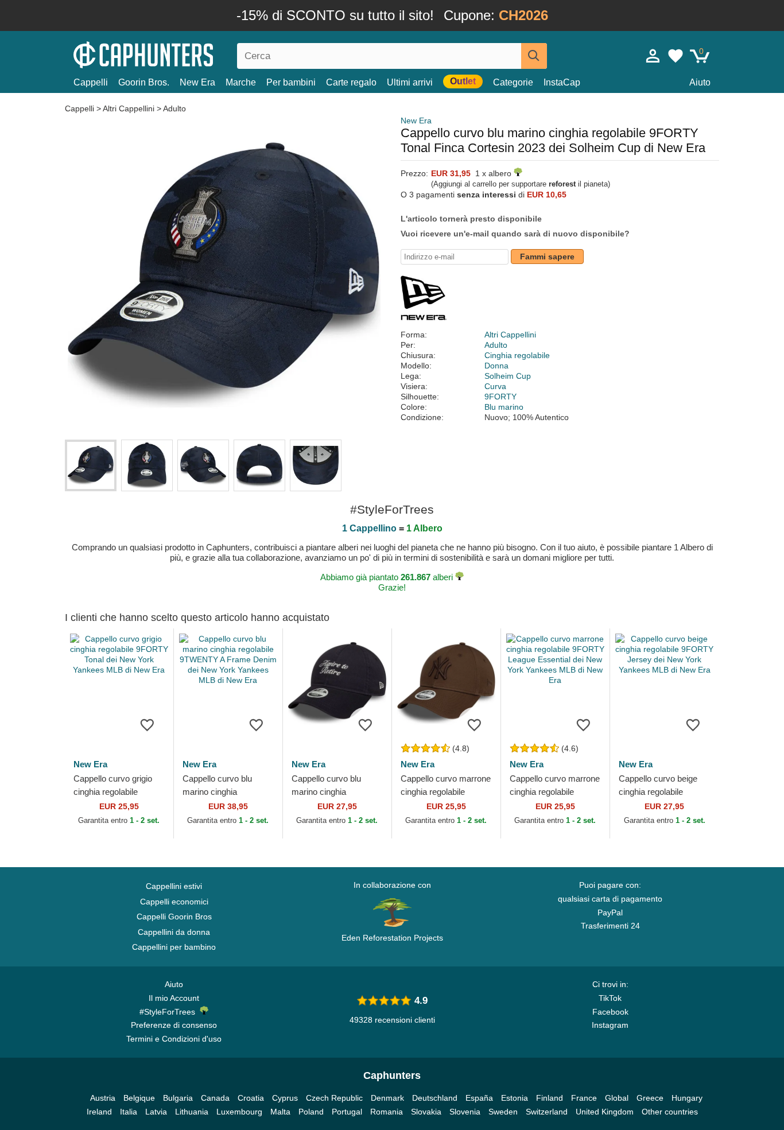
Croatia (251, 1097)
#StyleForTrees (169, 1011)
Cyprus (285, 1097)
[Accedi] (653, 55)
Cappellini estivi (174, 886)
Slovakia (426, 1111)
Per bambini (291, 82)
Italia (128, 1111)
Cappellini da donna (174, 932)
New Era (197, 82)
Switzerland (547, 1111)
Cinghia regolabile (517, 355)
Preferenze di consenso (174, 1025)
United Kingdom (605, 1111)
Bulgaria (178, 1097)
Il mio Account (174, 998)
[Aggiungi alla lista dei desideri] (147, 724)
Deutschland (434, 1097)
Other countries (670, 1111)
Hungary (687, 1097)
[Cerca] (534, 56)
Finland (549, 1097)
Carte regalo (351, 82)
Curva (495, 386)
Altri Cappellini (128, 108)
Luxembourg (239, 1111)
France (584, 1097)
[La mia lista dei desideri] (675, 55)
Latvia (156, 1111)
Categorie (513, 82)
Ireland (99, 1111)
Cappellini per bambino (174, 947)
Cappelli (90, 82)
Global (616, 1097)
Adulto (174, 108)
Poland (311, 1111)
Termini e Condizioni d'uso (174, 1038)
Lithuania (191, 1111)
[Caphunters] (173, 54)
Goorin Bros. (143, 82)
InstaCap (562, 82)
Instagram (610, 1025)
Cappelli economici (174, 901)
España (479, 1097)
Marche (241, 82)
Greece (649, 1097)
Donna (496, 365)
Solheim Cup (507, 375)
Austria (102, 1097)
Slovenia (464, 1111)
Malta (280, 1111)
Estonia (514, 1097)
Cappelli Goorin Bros (174, 916)
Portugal (347, 1111)
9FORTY (500, 396)
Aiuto (700, 82)
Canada (215, 1097)
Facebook (610, 1011)
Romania (386, 1111)
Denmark (387, 1097)
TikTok (610, 998)
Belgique (139, 1097)
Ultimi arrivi (410, 82)
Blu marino (503, 406)
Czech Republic (334, 1097)
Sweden (503, 1111)
